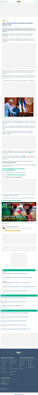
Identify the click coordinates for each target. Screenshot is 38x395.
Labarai (6, 18)
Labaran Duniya (17, 230)
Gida (3, 18)
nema (30, 152)
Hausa (34, 165)
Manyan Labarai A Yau (9, 230)
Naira (3, 33)
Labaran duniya (5, 284)
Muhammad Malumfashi (15, 26)
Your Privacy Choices (20, 394)
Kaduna (24, 156)
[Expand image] (35, 98)
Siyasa (4, 292)
